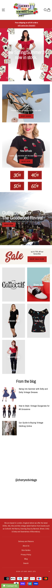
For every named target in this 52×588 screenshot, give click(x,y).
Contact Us (11, 586)
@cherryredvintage (26, 480)
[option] (26, 24)
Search (26, 563)
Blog (26, 559)
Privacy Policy (26, 554)
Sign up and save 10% (26, 571)
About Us (26, 546)
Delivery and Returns (26, 541)
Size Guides (26, 550)
